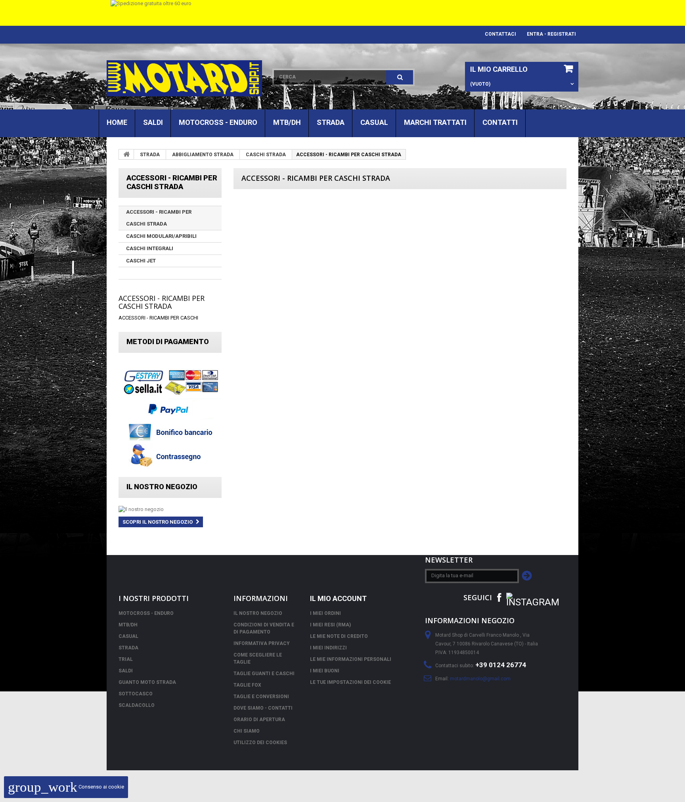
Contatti (500, 122)
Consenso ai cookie (66, 787)
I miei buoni (324, 671)
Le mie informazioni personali (350, 659)
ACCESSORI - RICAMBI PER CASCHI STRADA (158, 218)
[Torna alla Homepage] (126, 154)
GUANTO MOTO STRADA (147, 682)
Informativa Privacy (261, 643)
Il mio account (338, 598)
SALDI (153, 122)
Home (117, 122)
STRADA (330, 122)
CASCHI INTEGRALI (149, 248)
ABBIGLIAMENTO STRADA (202, 154)
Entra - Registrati (551, 34)
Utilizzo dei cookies (260, 742)
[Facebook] (499, 597)
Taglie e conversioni (261, 696)
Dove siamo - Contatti (263, 708)
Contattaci (500, 34)
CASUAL (374, 122)
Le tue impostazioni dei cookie (350, 682)
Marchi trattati (435, 122)
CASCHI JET (141, 261)
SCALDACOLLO (137, 705)
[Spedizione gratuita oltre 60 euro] (342, 13)
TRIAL (126, 659)
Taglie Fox (247, 685)
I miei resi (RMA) (330, 625)
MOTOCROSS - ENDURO (218, 122)
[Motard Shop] (184, 78)
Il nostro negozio (161, 486)
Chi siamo (246, 731)
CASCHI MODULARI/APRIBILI (161, 236)
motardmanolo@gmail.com (480, 678)
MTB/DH (287, 122)
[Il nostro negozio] (170, 509)
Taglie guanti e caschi (264, 673)
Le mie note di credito (339, 636)
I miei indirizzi (328, 648)
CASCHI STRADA (266, 154)
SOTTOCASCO (136, 694)
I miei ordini (325, 613)
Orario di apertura (259, 719)
